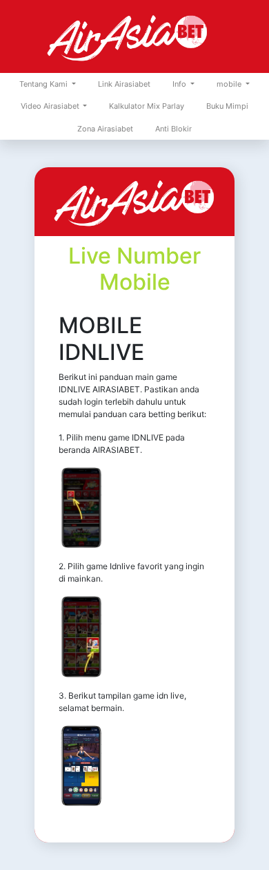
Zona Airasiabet (105, 129)
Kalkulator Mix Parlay (146, 106)
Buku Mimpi (227, 106)
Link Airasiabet (124, 84)
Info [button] (180, 84)
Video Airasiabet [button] (51, 106)
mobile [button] (230, 84)
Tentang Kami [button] (44, 84)
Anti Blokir (173, 129)
